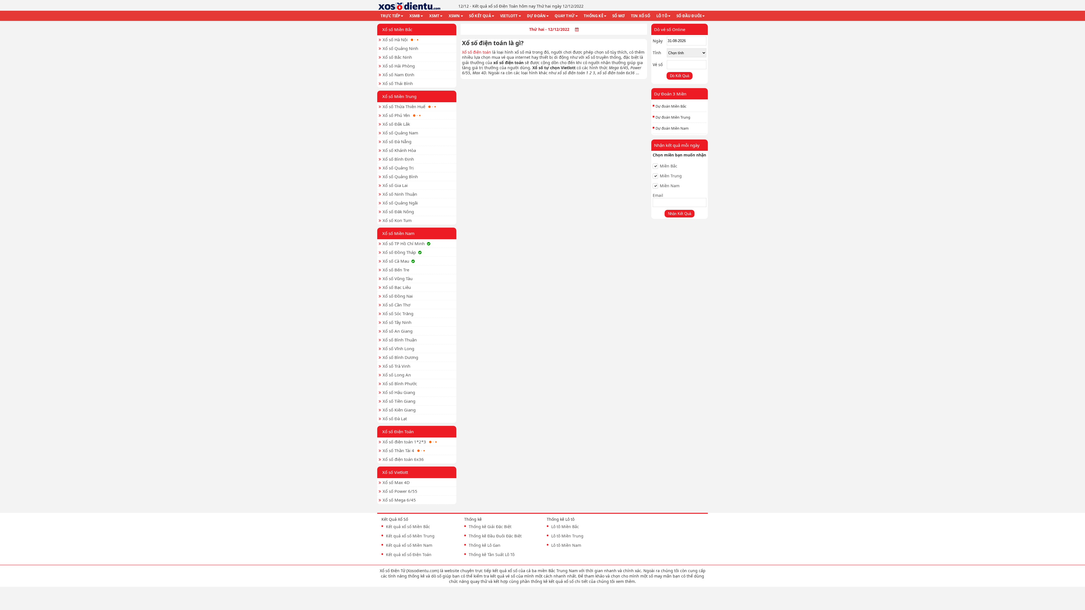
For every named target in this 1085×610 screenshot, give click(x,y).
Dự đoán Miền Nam (672, 128)
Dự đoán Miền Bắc (671, 106)
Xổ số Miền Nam (398, 233)
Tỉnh (657, 52)
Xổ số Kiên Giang (399, 410)
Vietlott (509, 15)
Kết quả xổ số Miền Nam (409, 545)
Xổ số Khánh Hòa (399, 150)
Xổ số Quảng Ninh (400, 48)
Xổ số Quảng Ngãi (400, 203)
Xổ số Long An (397, 375)
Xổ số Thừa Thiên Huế (404, 106)
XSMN (454, 15)
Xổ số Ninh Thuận (400, 194)
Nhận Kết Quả (679, 214)
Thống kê (593, 15)
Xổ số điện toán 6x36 (403, 459)
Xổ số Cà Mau (396, 261)
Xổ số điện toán (476, 52)
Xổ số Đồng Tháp (399, 252)
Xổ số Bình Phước (400, 383)
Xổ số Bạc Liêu (397, 287)
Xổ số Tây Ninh (397, 322)
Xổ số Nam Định (398, 74)
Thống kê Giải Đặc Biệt (490, 526)
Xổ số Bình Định (398, 159)
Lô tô (661, 15)
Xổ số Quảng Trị (398, 168)
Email (658, 195)
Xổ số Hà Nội (395, 39)
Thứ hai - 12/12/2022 (549, 29)
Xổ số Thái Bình (398, 83)
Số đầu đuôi (689, 15)
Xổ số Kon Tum (397, 220)
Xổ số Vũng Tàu (398, 278)
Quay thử (565, 15)
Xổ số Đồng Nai (398, 296)
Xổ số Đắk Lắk (396, 124)
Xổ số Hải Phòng (399, 66)
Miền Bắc (668, 166)
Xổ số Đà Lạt (395, 418)
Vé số (658, 64)
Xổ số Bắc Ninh (397, 57)
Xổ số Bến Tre (396, 270)
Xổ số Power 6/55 (400, 491)
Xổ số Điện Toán (398, 431)
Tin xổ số (640, 15)
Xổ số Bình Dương (400, 357)
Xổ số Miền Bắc (397, 29)
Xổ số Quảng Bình (400, 176)
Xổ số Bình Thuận (400, 340)
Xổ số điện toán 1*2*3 (404, 442)
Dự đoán (536, 15)
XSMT (434, 15)
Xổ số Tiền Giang (399, 401)
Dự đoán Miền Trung (673, 117)
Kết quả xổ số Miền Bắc (408, 526)
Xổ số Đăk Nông (398, 211)
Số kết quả (480, 15)
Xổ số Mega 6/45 (399, 500)
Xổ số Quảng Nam (400, 133)
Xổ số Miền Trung (399, 96)
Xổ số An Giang (398, 331)
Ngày (658, 40)
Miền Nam (670, 185)
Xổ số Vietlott (395, 472)
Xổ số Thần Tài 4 (398, 450)
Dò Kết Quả (679, 76)
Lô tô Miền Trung (567, 536)
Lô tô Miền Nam (566, 545)
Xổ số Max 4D (396, 482)
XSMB (414, 15)
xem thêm (625, 581)
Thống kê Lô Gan (484, 545)
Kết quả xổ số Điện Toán (408, 554)
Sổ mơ (618, 15)
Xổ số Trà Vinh (396, 366)
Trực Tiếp (390, 15)
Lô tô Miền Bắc (565, 526)
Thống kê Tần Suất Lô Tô (492, 554)
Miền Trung (671, 175)
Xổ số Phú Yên (396, 115)
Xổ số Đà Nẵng (397, 141)
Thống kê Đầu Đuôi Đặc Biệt (495, 536)
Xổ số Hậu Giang (399, 392)
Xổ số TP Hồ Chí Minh (404, 243)
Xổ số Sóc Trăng (398, 313)
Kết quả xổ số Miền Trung (410, 536)
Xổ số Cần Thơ (396, 305)
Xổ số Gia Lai (395, 185)
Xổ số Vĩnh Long (398, 348)
